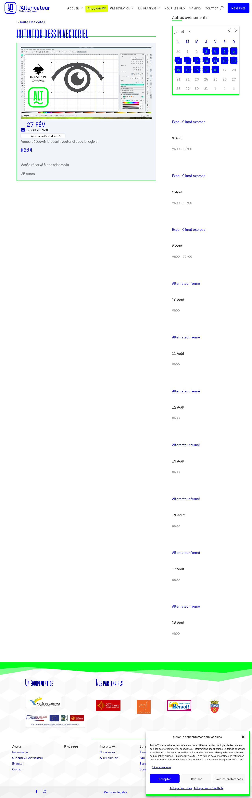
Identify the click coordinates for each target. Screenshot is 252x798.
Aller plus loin (109, 757)
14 (178, 70)
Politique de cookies (181, 788)
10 (206, 60)
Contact (211, 8)
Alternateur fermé (186, 283)
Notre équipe (107, 752)
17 (206, 70)
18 (215, 70)
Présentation (120, 8)
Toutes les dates (32, 21)
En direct (17, 763)
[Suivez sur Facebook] (36, 791)
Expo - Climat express (188, 121)
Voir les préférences (229, 779)
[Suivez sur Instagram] (44, 791)
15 (188, 70)
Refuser (196, 779)
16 (197, 70)
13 (234, 60)
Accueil (73, 8)
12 (225, 60)
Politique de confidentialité (208, 788)
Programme (96, 8)
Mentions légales (115, 792)
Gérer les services (161, 767)
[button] (243, 737)
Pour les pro (174, 8)
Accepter (164, 779)
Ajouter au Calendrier (44, 136)
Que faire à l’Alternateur (27, 757)
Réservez (238, 8)
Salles (144, 757)
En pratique (147, 8)
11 (215, 60)
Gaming (195, 8)
